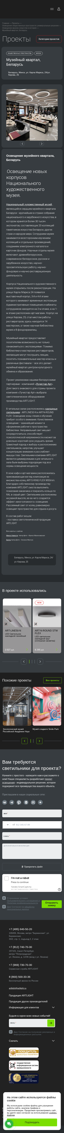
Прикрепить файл (33, 867)
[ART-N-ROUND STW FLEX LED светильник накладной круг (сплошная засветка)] (47, 613)
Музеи (38, 53)
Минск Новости (12, 535)
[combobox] (8, 824)
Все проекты (52, 680)
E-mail (6, 836)
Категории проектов (49, 39)
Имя (5, 813)
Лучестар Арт (44, 384)
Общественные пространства (20, 53)
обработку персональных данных (21, 908)
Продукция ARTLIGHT (21, 995)
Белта (8, 540)
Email (12, 1023)
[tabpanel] (17, 626)
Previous (22, 144)
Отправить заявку (51, 904)
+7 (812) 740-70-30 (20, 947)
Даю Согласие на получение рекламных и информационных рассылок (34, 1033)
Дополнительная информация (16, 846)
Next (41, 144)
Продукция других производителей (28, 1001)
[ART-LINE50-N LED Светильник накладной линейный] (17, 613)
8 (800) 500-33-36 (19, 976)
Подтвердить (32, 1122)
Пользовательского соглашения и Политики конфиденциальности (23, 901)
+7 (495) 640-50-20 (20, 929)
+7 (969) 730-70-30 (20, 964)
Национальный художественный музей (29, 204)
